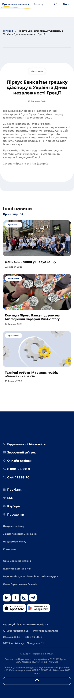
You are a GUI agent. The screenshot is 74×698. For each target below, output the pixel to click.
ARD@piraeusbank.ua (15, 630)
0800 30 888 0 (34, 637)
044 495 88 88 (11, 637)
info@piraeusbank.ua (45, 630)
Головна (8, 30)
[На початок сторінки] (37, 681)
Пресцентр (10, 214)
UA (65, 4)
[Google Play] (38, 608)
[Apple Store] (14, 608)
